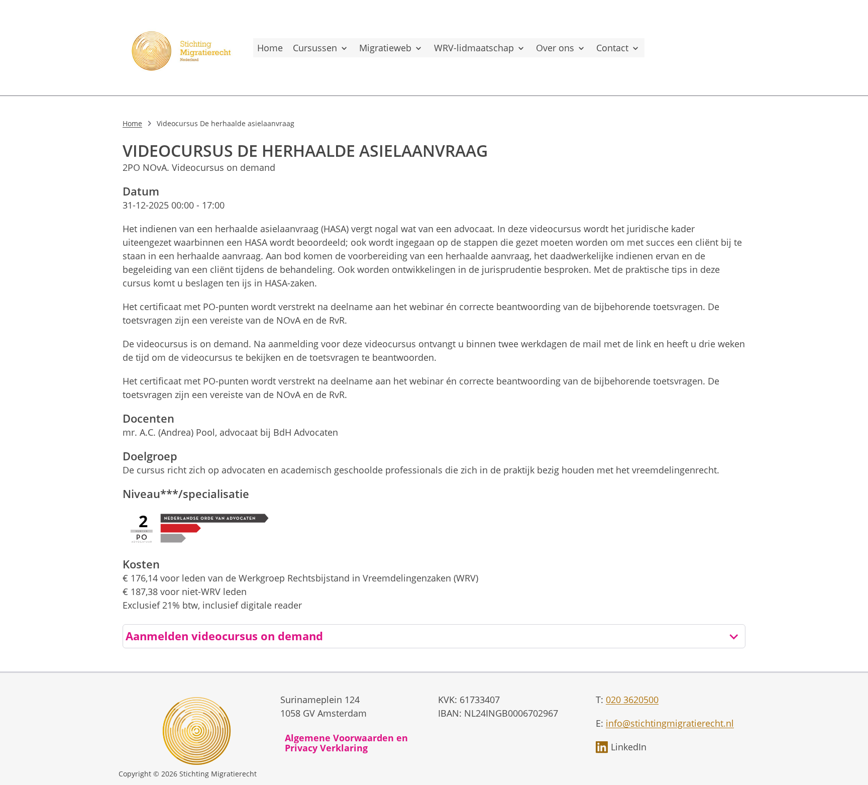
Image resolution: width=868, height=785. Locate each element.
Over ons (555, 48)
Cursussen (315, 48)
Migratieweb (385, 48)
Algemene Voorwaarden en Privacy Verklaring (346, 743)
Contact (612, 48)
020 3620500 (632, 700)
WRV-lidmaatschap (474, 48)
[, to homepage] (183, 47)
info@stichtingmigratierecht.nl (670, 723)
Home (270, 48)
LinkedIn (628, 747)
